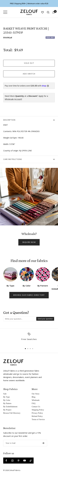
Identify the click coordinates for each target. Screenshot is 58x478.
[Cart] (53, 12)
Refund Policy (37, 416)
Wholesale (36, 400)
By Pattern (7, 403)
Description (9, 120)
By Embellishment (10, 407)
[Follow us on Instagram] (12, 461)
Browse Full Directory (11, 413)
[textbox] (20, 319)
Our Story (35, 394)
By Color (6, 400)
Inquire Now (29, 242)
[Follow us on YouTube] (24, 461)
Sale (4, 394)
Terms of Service (38, 419)
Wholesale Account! (13, 99)
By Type (6, 397)
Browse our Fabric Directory (29, 295)
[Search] (48, 12)
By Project (7, 410)
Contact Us (36, 407)
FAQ (33, 403)
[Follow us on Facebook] (6, 461)
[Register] (43, 443)
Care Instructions (12, 159)
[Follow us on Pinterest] (18, 461)
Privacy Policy (37, 413)
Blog (33, 397)
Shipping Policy (38, 410)
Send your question (45, 319)
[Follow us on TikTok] (31, 461)
